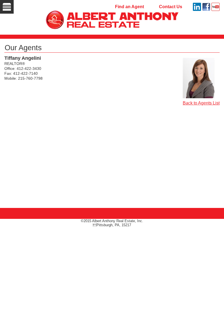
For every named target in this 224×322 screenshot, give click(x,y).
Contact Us (170, 6)
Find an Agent (129, 6)
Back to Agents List (201, 103)
